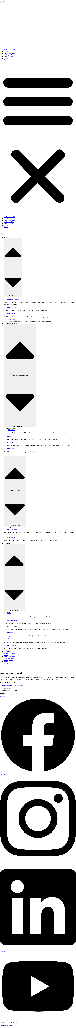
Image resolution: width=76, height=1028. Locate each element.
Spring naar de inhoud (6, 1)
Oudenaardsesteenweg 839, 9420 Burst (11, 685)
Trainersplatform (8, 56)
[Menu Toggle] (2, 234)
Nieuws (6, 51)
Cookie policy (31, 1022)
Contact (6, 60)
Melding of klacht (9, 55)
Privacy (23, 1022)
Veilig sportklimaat (9, 53)
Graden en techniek (9, 50)
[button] (38, 138)
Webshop (6, 58)
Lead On (10, 1025)
